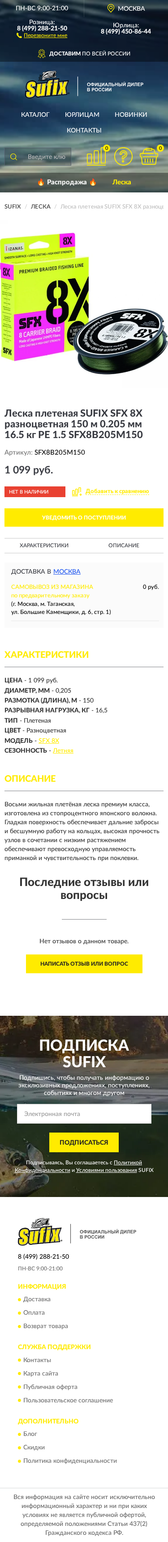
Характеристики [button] (44, 545)
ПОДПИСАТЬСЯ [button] (84, 1143)
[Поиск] (13, 157)
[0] (149, 156)
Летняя (63, 751)
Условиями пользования (106, 1170)
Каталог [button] (35, 115)
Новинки (131, 115)
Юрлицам (82, 115)
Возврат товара (45, 1327)
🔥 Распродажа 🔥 (67, 182)
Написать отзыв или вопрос (84, 964)
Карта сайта (40, 1374)
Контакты (84, 131)
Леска (121, 182)
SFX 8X (49, 741)
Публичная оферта (50, 1387)
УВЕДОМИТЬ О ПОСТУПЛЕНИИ (84, 517)
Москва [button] (67, 572)
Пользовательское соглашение (68, 1400)
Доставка (37, 1300)
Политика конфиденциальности (70, 1461)
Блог (30, 1434)
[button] (42, 35)
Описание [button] (123, 545)
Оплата (34, 1313)
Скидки (34, 1447)
